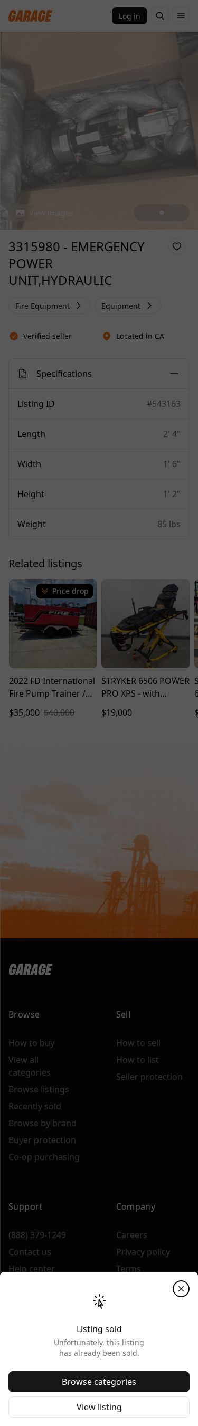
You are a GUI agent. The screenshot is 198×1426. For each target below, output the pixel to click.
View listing (99, 1407)
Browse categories (99, 1381)
